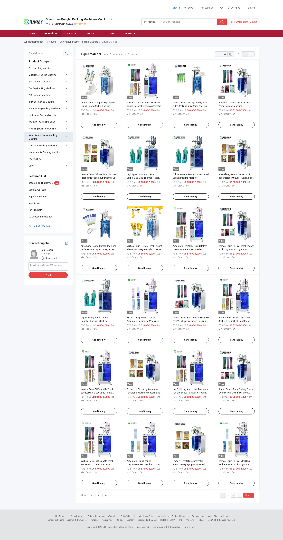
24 (92, 495)
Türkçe (200, 520)
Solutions (91, 33)
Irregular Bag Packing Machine (44, 108)
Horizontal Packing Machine (42, 115)
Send (48, 275)
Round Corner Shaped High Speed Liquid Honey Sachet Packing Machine (98, 106)
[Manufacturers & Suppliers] (45, 6)
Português (81, 520)
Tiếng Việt (211, 520)
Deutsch (130, 520)
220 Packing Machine (39, 95)
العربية (154, 520)
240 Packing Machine (39, 81)
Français (94, 520)
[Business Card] (66, 243)
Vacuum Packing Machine (41, 121)
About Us (71, 33)
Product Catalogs (41, 225)
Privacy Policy (190, 527)
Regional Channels (180, 516)
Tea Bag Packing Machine (41, 88)
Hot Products (61, 516)
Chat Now (50, 258)
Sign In (176, 7)
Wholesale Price (146, 516)
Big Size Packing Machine (41, 101)
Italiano (120, 520)
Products (52, 33)
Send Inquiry (98, 124)
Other (31, 165)
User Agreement (160, 527)
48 (106, 495)
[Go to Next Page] (251, 54)
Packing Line (34, 158)
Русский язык (107, 520)
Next (247, 495)
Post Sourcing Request (245, 21)
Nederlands (143, 520)
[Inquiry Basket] (221, 7)
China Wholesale (128, 516)
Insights (224, 516)
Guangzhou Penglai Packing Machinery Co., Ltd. (77, 19)
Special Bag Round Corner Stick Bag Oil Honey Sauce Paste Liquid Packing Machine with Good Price (235, 178)
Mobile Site (212, 516)
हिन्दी (180, 520)
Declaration (175, 527)
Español (70, 520)
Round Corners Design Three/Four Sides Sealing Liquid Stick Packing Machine (190, 106)
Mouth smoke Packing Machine (44, 152)
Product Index (198, 516)
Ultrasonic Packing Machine (42, 145)
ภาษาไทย (190, 520)
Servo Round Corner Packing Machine (42, 137)
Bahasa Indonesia (227, 520)
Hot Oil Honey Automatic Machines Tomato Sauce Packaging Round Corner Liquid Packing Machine (190, 393)
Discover (109, 33)
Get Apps (235, 7)
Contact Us (129, 33)
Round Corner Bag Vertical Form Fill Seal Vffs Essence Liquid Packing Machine (191, 321)
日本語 (172, 520)
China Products (77, 516)
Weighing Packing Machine (42, 128)
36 (99, 495)
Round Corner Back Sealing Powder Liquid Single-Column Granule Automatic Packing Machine (236, 393)
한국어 (163, 520)
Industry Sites (163, 516)
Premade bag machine (39, 68)
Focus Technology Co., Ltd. (120, 527)
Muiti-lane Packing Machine (42, 74)
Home (31, 33)
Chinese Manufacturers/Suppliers (102, 516)
